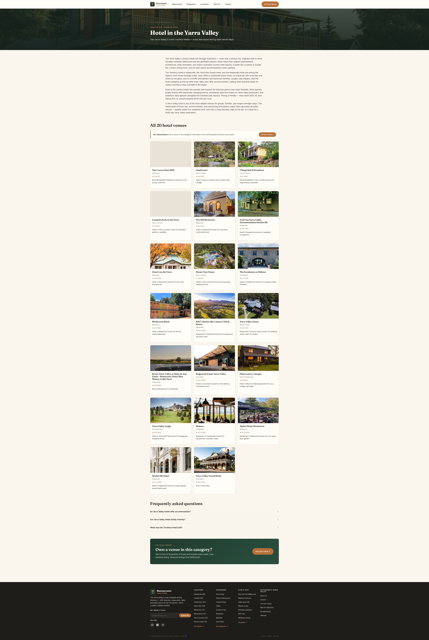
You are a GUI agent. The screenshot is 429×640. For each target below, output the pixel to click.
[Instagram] (152, 625)
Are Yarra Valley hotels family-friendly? (167, 519)
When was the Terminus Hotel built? (166, 527)
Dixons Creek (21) (200, 622)
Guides (228, 4)
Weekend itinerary (244, 598)
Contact (263, 600)
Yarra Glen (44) (199, 606)
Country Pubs (221, 610)
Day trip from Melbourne (247, 594)
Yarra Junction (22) (201, 618)
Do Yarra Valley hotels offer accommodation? (170, 511)
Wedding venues (244, 618)
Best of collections (267, 607)
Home (152, 22)
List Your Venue (270, 4)
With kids (241, 614)
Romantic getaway (245, 610)
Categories (190, 4)
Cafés (218, 606)
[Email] (163, 625)
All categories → (222, 626)
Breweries (219, 614)
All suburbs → (199, 626)
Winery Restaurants (223, 598)
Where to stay (243, 606)
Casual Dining (221, 602)
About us (263, 596)
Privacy (263, 636)
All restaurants (265, 611)
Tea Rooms (220, 622)
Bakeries (219, 618)
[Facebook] (158, 625)
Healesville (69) (199, 594)
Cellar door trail (243, 602)
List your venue (265, 603)
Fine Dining (220, 594)
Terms (269, 636)
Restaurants (177, 4)
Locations (204, 4)
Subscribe (185, 615)
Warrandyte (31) (200, 614)
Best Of (217, 4)
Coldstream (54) (200, 602)
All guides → (242, 622)
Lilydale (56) (198, 598)
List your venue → (267, 134)
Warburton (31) (199, 610)
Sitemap (263, 615)
